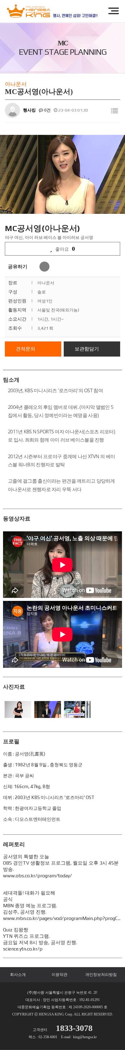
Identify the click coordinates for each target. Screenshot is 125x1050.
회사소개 (18, 974)
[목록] (114, 111)
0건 (47, 110)
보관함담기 (87, 349)
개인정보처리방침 (101, 974)
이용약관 (59, 974)
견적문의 (25, 349)
